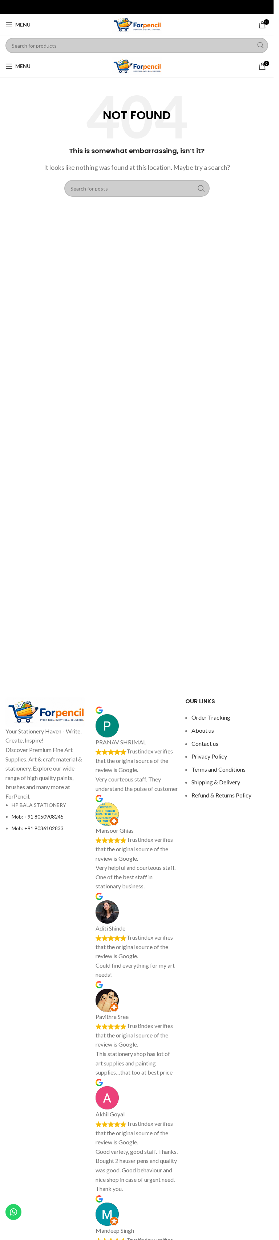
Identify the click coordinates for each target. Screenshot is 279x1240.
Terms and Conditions (218, 769)
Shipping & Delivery (215, 782)
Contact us (204, 743)
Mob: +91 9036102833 (38, 828)
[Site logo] (137, 23)
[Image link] (45, 711)
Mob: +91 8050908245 (38, 816)
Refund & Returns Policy (221, 795)
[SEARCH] (260, 45)
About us (202, 730)
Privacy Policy (209, 756)
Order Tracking (210, 717)
